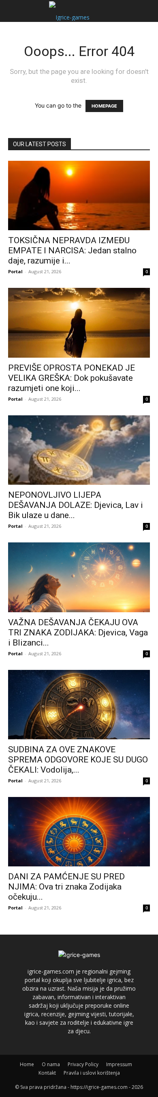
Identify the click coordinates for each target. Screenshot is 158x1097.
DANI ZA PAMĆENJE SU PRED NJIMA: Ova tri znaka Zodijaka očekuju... (66, 887)
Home (27, 1064)
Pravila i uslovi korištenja (92, 1072)
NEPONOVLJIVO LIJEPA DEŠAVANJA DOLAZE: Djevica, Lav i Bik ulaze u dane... (75, 505)
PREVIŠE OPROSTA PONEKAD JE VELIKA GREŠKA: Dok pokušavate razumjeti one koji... (71, 378)
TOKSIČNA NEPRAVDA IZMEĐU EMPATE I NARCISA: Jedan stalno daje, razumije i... (72, 250)
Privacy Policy (83, 1064)
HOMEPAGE (104, 106)
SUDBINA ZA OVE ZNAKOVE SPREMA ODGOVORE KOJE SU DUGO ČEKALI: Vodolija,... (78, 760)
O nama (51, 1064)
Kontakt (47, 1072)
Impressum (119, 1064)
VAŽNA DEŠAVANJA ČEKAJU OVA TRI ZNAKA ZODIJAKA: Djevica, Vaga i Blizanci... (78, 633)
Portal (15, 271)
